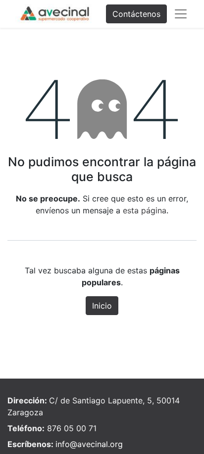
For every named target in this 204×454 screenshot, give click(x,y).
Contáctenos (136, 14)
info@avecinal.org (89, 444)
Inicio (102, 306)
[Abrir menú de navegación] (181, 14)
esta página (144, 210)
